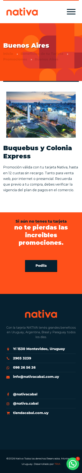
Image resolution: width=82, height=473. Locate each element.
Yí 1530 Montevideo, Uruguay (39, 349)
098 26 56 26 (24, 367)
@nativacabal (25, 394)
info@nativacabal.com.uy (36, 377)
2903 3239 (22, 358)
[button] (72, 464)
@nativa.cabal (25, 403)
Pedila (41, 266)
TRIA (57, 463)
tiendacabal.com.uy (31, 413)
